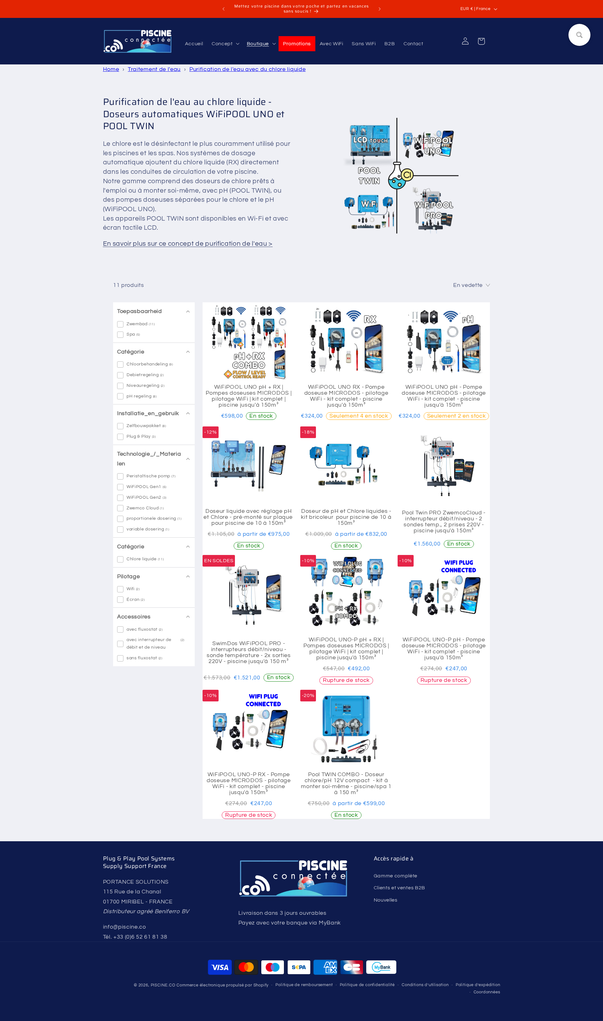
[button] (224, 43)
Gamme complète (396, 875)
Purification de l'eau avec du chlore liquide (247, 69)
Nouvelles (386, 899)
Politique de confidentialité (367, 985)
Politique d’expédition (478, 985)
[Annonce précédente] (224, 9)
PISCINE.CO (163, 985)
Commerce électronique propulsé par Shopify (223, 985)
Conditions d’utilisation (425, 985)
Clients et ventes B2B (400, 887)
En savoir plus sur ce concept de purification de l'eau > (188, 243)
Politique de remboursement (304, 985)
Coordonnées (487, 992)
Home (111, 69)
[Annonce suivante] (379, 9)
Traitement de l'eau (154, 69)
